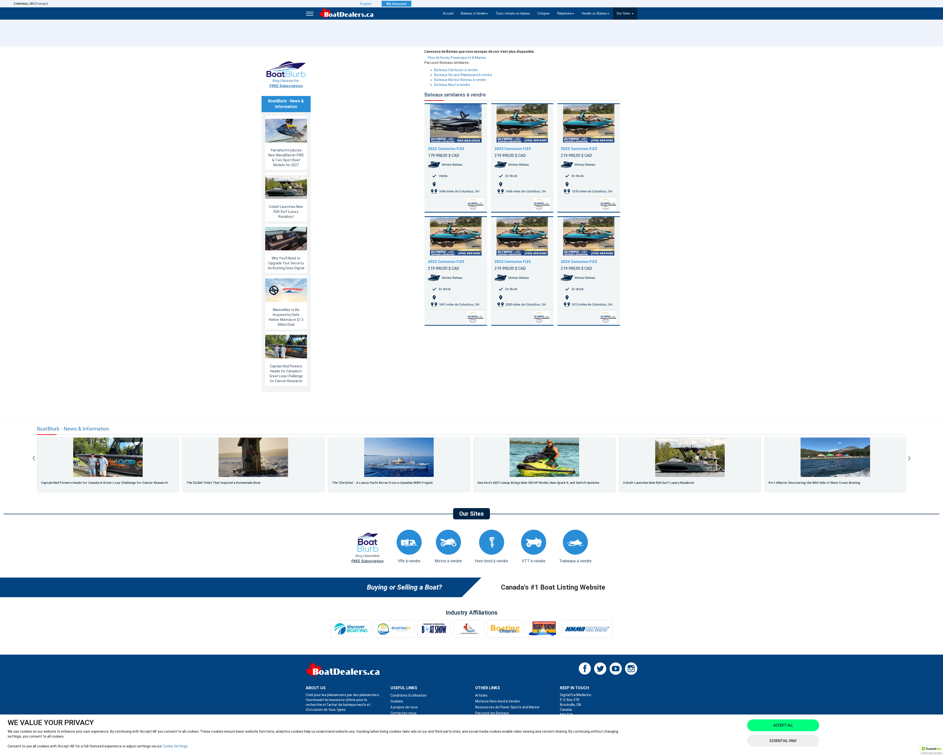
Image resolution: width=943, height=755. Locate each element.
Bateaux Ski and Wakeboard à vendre (463, 75)
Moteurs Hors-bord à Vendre (497, 701)
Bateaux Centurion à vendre (456, 70)
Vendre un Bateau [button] (594, 13)
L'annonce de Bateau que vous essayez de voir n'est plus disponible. (479, 52)
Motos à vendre (448, 561)
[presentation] (34, 457)
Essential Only (783, 741)
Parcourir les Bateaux (492, 713)
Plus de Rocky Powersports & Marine (457, 58)
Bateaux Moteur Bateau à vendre (460, 80)
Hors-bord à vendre (491, 561)
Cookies (396, 701)
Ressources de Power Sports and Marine (507, 707)
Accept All (783, 725)
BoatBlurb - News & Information (73, 429)
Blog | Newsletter (286, 83)
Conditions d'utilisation (408, 695)
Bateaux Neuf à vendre (452, 85)
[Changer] (31, 3)
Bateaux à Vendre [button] (473, 13)
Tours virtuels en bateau (513, 13)
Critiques (543, 13)
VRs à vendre (409, 561)
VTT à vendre (533, 561)
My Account (396, 4)
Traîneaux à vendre (575, 561)
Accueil (448, 13)
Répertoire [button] (564, 13)
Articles (481, 695)
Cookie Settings (175, 746)
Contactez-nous (403, 713)
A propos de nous (404, 707)
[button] (931, 750)
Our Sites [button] (624, 13)
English (365, 4)
